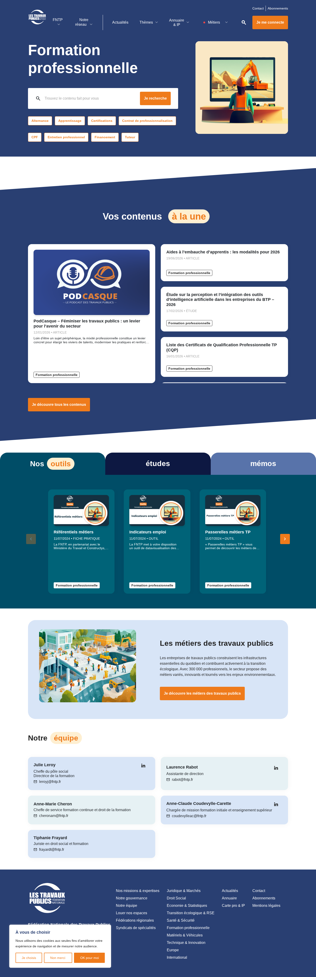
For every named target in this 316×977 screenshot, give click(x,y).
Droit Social (176, 898)
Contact (258, 8)
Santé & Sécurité (181, 920)
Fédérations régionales (135, 920)
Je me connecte (270, 22)
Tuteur (130, 137)
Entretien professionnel (66, 137)
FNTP (58, 20)
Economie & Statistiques (187, 906)
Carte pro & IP (233, 906)
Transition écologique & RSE (190, 913)
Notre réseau (81, 22)
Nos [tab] (50, 464)
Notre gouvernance (131, 898)
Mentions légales (266, 906)
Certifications (101, 121)
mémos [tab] (263, 463)
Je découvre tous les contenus (59, 405)
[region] (60, 946)
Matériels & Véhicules (185, 935)
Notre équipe (126, 906)
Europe (173, 950)
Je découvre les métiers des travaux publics (202, 693)
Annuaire (229, 898)
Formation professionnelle (56, 375)
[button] (285, 539)
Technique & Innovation (186, 943)
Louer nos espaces (131, 913)
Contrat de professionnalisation (147, 121)
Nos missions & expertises (137, 891)
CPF (34, 137)
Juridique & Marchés (184, 891)
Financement (105, 137)
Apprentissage (69, 121)
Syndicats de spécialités (136, 928)
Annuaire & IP (176, 22)
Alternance (40, 121)
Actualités (120, 22)
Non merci (58, 958)
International (177, 957)
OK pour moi (89, 958)
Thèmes (146, 22)
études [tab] (158, 463)
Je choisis (29, 958)
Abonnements (278, 8)
